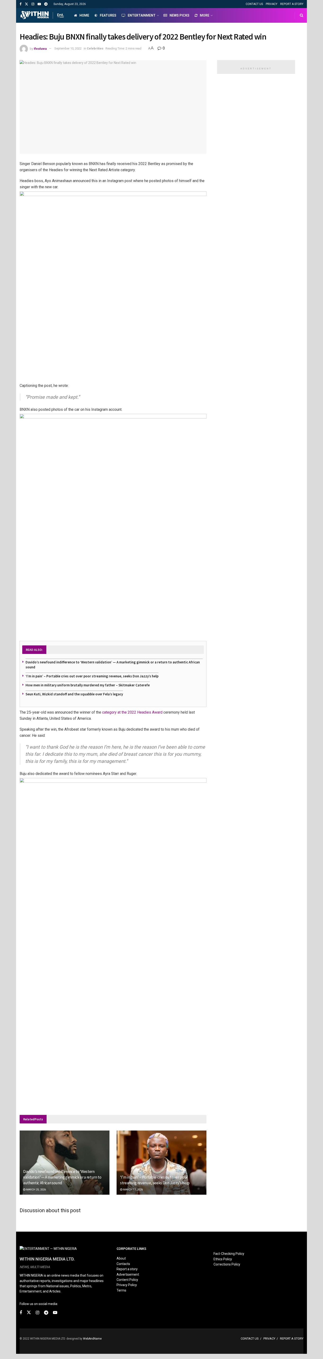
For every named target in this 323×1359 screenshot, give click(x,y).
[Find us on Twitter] (26, 4)
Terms (121, 1290)
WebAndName (92, 1338)
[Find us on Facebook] (21, 4)
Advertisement (128, 1274)
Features (108, 15)
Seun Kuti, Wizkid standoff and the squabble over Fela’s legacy (74, 694)
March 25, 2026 (35, 1189)
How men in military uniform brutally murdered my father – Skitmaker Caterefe (88, 685)
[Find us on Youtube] (39, 4)
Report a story (127, 1269)
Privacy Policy (127, 1285)
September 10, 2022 (68, 48)
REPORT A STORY (291, 4)
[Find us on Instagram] (32, 4)
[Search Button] (301, 15)
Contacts (123, 1264)
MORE (204, 15)
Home (84, 15)
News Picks (179, 15)
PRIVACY (271, 4)
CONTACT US (254, 4)
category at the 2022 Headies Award (132, 712)
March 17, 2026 (132, 1189)
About (121, 1258)
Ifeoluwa (40, 48)
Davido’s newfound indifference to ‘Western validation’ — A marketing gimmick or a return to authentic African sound (62, 1177)
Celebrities (95, 48)
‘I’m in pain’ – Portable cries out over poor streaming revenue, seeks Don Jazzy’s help (92, 676)
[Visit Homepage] (43, 15)
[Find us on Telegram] (46, 4)
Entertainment (142, 15)
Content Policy (127, 1280)
